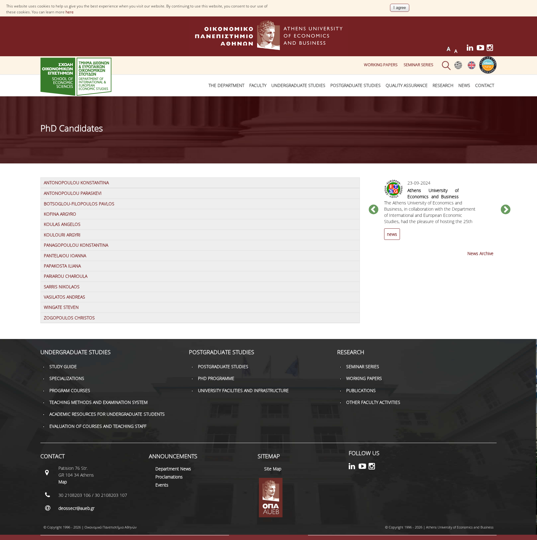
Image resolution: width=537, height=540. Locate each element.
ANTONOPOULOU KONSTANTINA (76, 182)
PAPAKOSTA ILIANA (62, 266)
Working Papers (380, 64)
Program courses (69, 390)
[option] (440, 213)
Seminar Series (418, 64)
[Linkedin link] (472, 49)
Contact (484, 85)
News (464, 85)
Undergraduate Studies (298, 85)
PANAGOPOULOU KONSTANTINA (76, 245)
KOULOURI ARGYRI (62, 235)
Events (161, 485)
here (70, 12)
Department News (173, 469)
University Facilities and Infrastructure (243, 390)
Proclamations (169, 477)
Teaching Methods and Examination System (98, 402)
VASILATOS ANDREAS (64, 297)
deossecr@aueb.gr (76, 508)
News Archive (480, 253)
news (392, 234)
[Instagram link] (492, 49)
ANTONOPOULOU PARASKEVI (73, 193)
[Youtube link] (482, 49)
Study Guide (63, 366)
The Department (226, 85)
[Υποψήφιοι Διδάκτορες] (458, 68)
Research (443, 85)
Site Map (272, 469)
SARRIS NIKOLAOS (62, 287)
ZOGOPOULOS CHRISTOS (69, 318)
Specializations (66, 378)
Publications (361, 390)
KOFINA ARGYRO (60, 214)
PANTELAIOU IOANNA (65, 256)
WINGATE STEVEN (61, 307)
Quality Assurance (407, 85)
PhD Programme (216, 378)
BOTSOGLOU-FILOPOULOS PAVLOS (79, 204)
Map (62, 482)
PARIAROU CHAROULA (65, 276)
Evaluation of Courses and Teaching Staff (97, 426)
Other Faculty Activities (373, 402)
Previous (373, 210)
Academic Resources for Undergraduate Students (107, 414)
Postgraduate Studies (355, 85)
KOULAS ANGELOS (62, 224)
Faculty (257, 85)
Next (505, 210)
